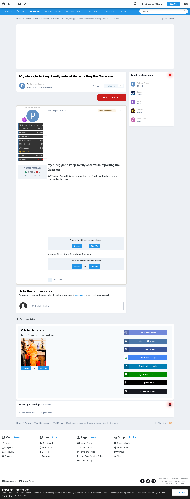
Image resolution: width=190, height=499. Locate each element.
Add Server (47, 447)
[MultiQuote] (50, 280)
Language (10, 481)
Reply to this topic (112, 97)
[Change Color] (25, 4)
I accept (181, 492)
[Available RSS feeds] (171, 423)
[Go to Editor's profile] (133, 102)
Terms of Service (87, 452)
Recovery (9, 452)
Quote (59, 280)
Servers (45, 452)
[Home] (3, 4)
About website (123, 443)
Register (9, 447)
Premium (45, 456)
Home (9, 11)
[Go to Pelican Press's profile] (22, 86)
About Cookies (123, 447)
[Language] (186, 4)
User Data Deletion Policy (91, 456)
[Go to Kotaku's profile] (133, 110)
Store (22, 11)
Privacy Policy (86, 447)
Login (7, 443)
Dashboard (47, 443)
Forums (36, 11)
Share (97, 86)
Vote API (112, 11)
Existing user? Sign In (152, 4)
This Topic (173, 11)
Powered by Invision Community (173, 481)
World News (47, 87)
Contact (8, 456)
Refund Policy (85, 443)
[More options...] (121, 110)
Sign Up (173, 4)
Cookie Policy (85, 460)
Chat (118, 456)
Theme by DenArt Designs (173, 484)
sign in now (80, 295)
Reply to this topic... (43, 306)
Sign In (77, 246)
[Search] (185, 11)
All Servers (96, 11)
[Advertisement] (95, 46)
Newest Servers (54, 11)
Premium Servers (76, 11)
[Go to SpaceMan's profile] (133, 119)
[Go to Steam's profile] (133, 93)
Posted (57, 110)
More (125, 11)
